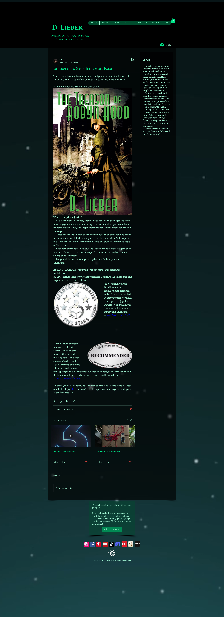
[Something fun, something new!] (115, 436)
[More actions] (130, 61)
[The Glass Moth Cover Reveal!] (71, 436)
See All (129, 420)
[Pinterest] (98, 544)
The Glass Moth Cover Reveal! (64, 451)
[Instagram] (86, 544)
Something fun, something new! (109, 451)
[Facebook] (92, 544)
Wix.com (128, 560)
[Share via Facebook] (54, 401)
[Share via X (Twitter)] (61, 401)
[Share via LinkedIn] (67, 401)
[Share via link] (73, 401)
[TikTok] (111, 544)
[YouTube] (105, 544)
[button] (105, 23)
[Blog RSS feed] (132, 59)
